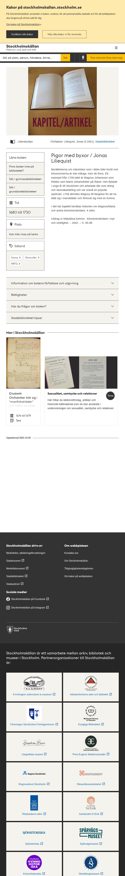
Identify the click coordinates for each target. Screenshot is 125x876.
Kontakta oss (71, 553)
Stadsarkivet (13, 584)
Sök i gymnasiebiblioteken (25, 179)
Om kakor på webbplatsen (78, 576)
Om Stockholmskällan (76, 560)
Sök (65, 57)
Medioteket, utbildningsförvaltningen (25, 553)
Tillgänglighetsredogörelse (78, 568)
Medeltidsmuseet (15, 568)
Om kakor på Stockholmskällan (23, 24)
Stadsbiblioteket (105, 141)
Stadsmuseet (13, 560)
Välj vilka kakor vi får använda (64, 34)
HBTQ (14, 263)
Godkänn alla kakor (22, 34)
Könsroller (31, 257)
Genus (14, 257)
